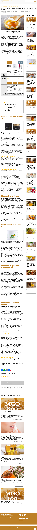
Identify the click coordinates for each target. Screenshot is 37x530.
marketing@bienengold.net (23, 518)
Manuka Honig (4, 479)
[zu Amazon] (9, 67)
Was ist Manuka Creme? (11, 104)
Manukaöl (3, 457)
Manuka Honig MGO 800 (7, 411)
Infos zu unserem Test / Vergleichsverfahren (17, 11)
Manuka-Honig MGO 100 (7, 501)
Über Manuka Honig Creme (12, 106)
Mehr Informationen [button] (19, 527)
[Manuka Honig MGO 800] (12, 404)
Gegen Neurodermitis (11, 109)
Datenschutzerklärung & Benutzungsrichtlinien (23, 521)
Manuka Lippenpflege (6, 435)
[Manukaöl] (12, 450)
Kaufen (8, 110)
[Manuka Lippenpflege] (12, 428)
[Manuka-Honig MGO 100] (12, 494)
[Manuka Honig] (12, 472)
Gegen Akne (9, 107)
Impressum (21, 520)
